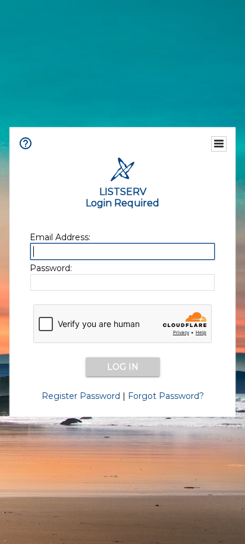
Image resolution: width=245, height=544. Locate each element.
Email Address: (60, 237)
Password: (51, 268)
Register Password (81, 396)
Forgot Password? (166, 396)
